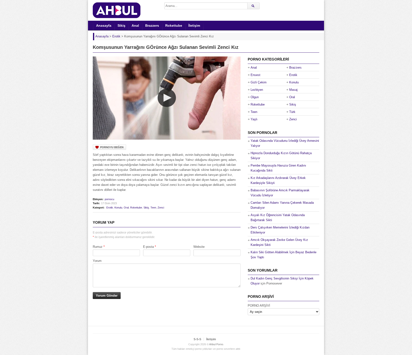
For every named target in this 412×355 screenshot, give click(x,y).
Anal (135, 25)
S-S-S (197, 339)
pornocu (109, 199)
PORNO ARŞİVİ (259, 305)
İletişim (194, 25)
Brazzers (152, 25)
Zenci (161, 207)
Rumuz (98, 246)
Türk (292, 112)
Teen (153, 207)
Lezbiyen (257, 89)
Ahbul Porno (216, 344)
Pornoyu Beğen (112, 147)
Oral (126, 207)
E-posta (148, 246)
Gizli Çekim (259, 82)
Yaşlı (254, 119)
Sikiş (121, 25)
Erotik (109, 207)
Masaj (293, 89)
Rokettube (173, 25)
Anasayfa (103, 25)
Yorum (97, 261)
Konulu (118, 207)
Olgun (255, 97)
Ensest (255, 75)
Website (199, 246)
